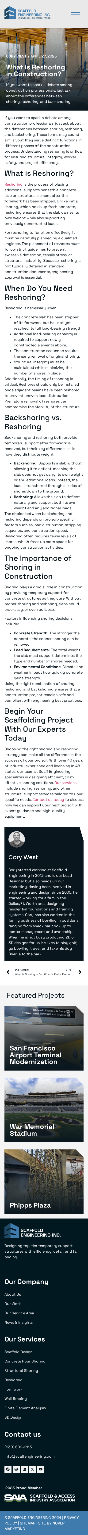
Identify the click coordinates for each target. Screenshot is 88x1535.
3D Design (13, 1417)
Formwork (13, 1389)
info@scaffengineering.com (29, 1456)
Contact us (22, 1434)
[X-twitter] (32, 1469)
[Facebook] (7, 1469)
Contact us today (48, 799)
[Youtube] (40, 1469)
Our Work (12, 1303)
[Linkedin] (24, 1469)
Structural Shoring (21, 1370)
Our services (65, 782)
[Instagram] (16, 1469)
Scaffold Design (18, 1351)
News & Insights (18, 1322)
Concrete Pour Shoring (25, 1361)
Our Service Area (19, 1313)
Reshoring (13, 184)
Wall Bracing (15, 1398)
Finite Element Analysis (25, 1408)
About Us (12, 1294)
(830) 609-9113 (18, 1447)
